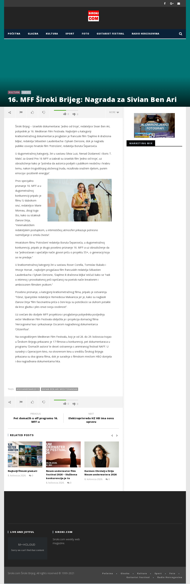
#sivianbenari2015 (28, 389)
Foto (85, 33)
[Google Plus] (171, 3)
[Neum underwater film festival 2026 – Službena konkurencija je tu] (63, 454)
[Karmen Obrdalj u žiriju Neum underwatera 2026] (101, 454)
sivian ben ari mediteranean (59, 389)
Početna (14, 33)
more (113, 112)
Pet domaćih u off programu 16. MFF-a (36, 418)
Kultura (52, 33)
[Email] (178, 3)
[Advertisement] (63, 375)
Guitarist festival (110, 33)
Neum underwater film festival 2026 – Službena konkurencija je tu (61, 474)
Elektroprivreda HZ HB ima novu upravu (91, 418)
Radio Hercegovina (145, 33)
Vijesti (26, 92)
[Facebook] (164, 3)
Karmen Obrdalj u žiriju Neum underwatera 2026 (100, 472)
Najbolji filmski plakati (22, 471)
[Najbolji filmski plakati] (25, 454)
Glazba (33, 33)
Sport (69, 33)
